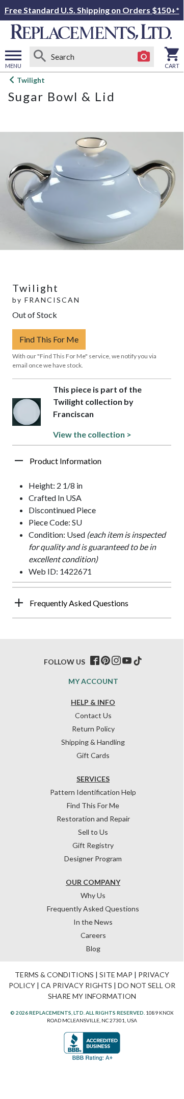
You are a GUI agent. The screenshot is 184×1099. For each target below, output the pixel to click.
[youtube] (127, 661)
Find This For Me (48, 339)
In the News (93, 922)
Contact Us (93, 715)
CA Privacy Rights (76, 985)
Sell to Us (93, 832)
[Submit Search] (40, 57)
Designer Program (93, 858)
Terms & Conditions (54, 974)
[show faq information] (18, 602)
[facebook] (94, 661)
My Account (93, 681)
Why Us (93, 895)
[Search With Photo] (144, 57)
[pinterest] (105, 661)
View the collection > (92, 434)
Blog (93, 948)
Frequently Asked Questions (93, 908)
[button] (91, 464)
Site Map (116, 974)
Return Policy (93, 728)
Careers (93, 935)
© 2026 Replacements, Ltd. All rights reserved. (77, 1013)
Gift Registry (93, 845)
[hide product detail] (18, 460)
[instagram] (116, 661)
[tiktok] (137, 661)
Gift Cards (93, 755)
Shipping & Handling (93, 742)
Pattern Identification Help (93, 792)
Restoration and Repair (93, 818)
